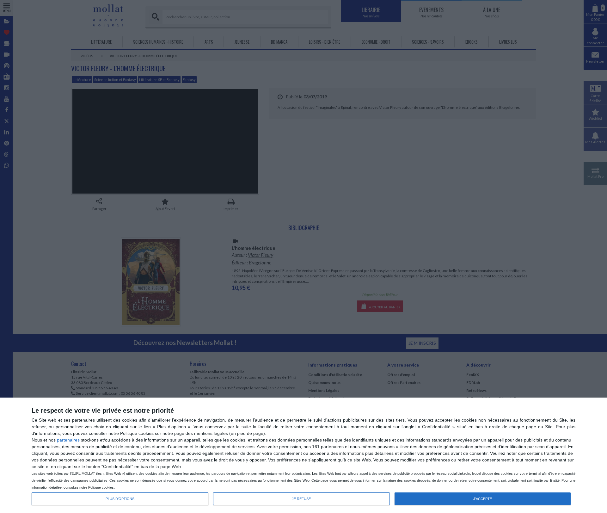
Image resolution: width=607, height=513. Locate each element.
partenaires (68, 440)
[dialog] (303, 455)
